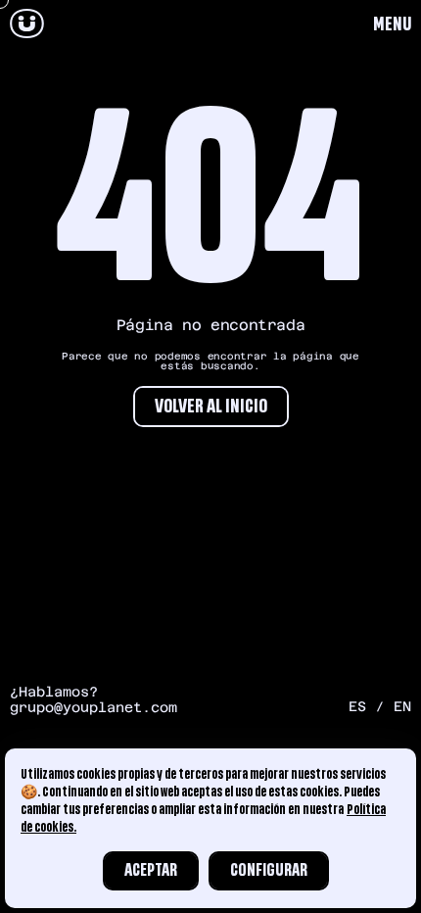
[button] (392, 24)
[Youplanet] (27, 25)
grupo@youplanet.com (93, 707)
